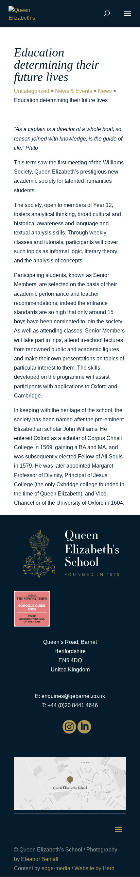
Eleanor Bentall (39, 859)
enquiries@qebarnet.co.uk (73, 696)
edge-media (55, 868)
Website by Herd (94, 868)
